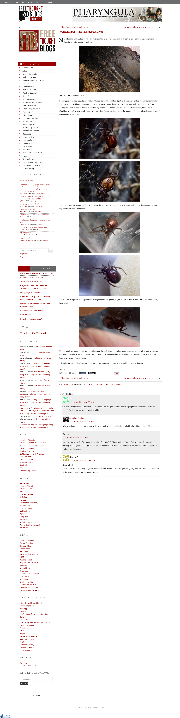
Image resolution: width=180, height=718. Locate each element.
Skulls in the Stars (27, 582)
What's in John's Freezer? (30, 590)
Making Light (25, 511)
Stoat (22, 642)
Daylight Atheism (29, 90)
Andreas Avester (29, 77)
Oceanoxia (27, 134)
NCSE (22, 557)
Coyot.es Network (27, 540)
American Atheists (27, 440)
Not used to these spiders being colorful (36, 184)
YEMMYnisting (28, 168)
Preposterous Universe (29, 562)
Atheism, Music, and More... (34, 80)
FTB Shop (39, 2)
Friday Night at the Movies (31, 292)
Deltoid (23, 617)
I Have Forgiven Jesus (31, 108)
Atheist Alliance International (32, 445)
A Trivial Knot (28, 68)
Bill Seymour (28, 83)
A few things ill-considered (31, 603)
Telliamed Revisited (28, 585)
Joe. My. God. (25, 505)
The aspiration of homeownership (33, 227)
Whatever (24, 528)
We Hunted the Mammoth (30, 525)
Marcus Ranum (36, 235)
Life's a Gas (27, 121)
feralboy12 (24, 408)
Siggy (37, 229)
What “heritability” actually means (75, 27)
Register (23, 254)
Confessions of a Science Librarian (34, 614)
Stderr (25, 156)
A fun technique (26, 233)
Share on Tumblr (82, 373)
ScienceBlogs (25, 576)
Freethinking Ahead (31, 99)
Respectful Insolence (28, 636)
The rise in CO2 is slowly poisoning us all (35, 215)
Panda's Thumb (26, 560)
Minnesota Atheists (28, 459)
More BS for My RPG (28, 209)
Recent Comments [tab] (38, 269)
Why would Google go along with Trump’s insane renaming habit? (35, 366)
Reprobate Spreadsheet (32, 153)
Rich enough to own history (31, 277)
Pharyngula (27, 140)
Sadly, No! (24, 516)
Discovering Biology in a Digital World (35, 622)
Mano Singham (29, 124)
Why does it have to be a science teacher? (141, 27)
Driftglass (24, 497)
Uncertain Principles (28, 650)
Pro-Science (27, 146)
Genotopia (24, 551)
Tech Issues (30, 2)
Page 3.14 (24, 633)
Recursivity (27, 149)
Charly (34, 201)
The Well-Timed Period (29, 587)
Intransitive (27, 115)
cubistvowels (39, 206)
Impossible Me (29, 112)
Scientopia (24, 579)
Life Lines (23, 631)
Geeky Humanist (29, 105)
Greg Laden (24, 628)
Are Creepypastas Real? (29, 204)
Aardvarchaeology (27, 606)
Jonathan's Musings (31, 118)
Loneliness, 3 (25, 238)
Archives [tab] (50, 269)
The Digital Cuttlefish (31, 165)
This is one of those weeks (31, 281)
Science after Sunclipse (29, 573)
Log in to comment (116, 384)
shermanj (24, 425)
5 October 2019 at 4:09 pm (81, 402)
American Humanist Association (33, 443)
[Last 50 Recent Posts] (26, 180)
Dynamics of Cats (27, 625)
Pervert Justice (28, 137)
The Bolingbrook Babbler (33, 162)
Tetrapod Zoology (27, 645)
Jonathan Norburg (77, 418)
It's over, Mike (25, 315)
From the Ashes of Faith (32, 102)
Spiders (100, 384)
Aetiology (23, 608)
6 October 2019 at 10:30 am (75, 437)
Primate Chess (28, 143)
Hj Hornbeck (44, 240)
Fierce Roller (28, 96)
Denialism (24, 619)
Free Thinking (25, 457)
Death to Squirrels (30, 93)
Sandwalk (24, 465)
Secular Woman (26, 519)
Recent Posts (49, 2)
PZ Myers (37, 186)
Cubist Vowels (28, 86)
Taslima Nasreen (29, 159)
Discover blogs (26, 546)
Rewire (22, 514)
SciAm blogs (25, 568)
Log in (22, 256)
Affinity (25, 71)
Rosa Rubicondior (27, 462)
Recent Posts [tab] (24, 269)
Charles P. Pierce (26, 494)
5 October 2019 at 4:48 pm (81, 421)
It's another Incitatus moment (32, 310)
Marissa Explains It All (32, 127)
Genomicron (25, 549)
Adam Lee (40, 224)
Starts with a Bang (27, 639)
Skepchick (24, 663)
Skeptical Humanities (28, 522)
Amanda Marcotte (27, 486)
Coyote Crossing (26, 543)
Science (93, 384)
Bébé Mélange (38, 211)
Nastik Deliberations (31, 131)
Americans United (27, 489)
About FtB (8, 2)
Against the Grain (30, 74)
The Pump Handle (27, 647)
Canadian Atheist (27, 448)
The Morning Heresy (28, 470)
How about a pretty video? (31, 319)
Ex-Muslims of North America (32, 454)
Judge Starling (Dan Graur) (30, 554)
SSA (21, 468)
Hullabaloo (24, 500)
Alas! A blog (24, 483)
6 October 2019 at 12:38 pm (82, 460)
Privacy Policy (19, 2)
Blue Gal (23, 491)
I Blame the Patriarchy (29, 503)
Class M (23, 611)
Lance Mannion (26, 508)
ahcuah (23, 394)
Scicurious (24, 571)
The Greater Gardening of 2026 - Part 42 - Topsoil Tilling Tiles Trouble (37, 197)
